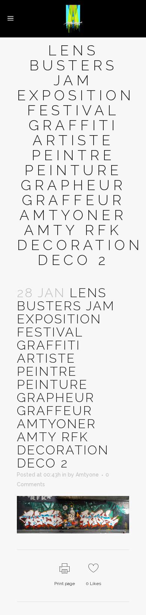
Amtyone (87, 475)
